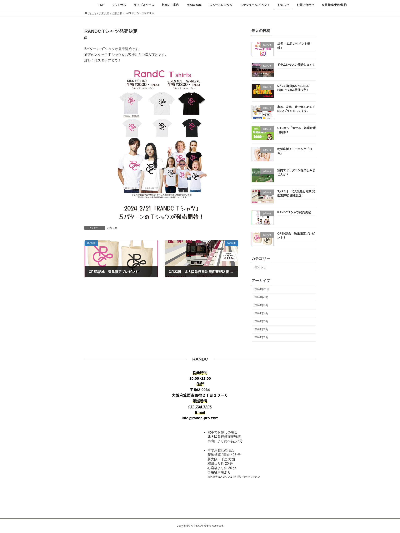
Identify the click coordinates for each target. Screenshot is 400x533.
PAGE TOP (387, 513)
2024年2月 (261, 329)
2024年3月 (261, 321)
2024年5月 (261, 305)
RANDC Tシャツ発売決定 (294, 212)
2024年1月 (261, 337)
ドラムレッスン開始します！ (296, 64)
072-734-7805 (200, 407)
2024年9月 (261, 297)
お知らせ (112, 227)
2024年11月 (262, 289)
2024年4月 (261, 313)
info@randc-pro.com (200, 418)
